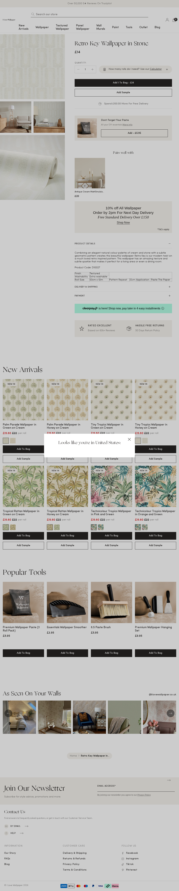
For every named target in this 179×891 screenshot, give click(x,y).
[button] (129, 439)
